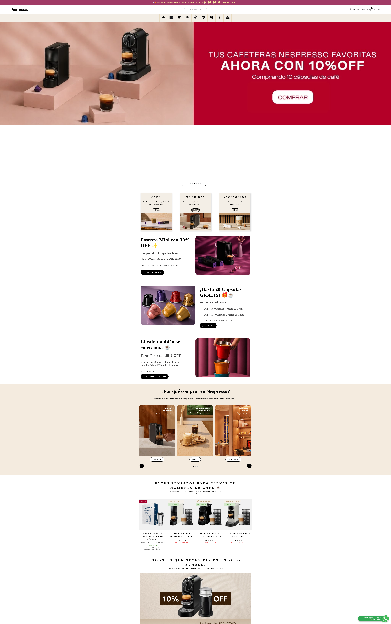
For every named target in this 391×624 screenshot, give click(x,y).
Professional (227, 19)
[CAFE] (156, 222)
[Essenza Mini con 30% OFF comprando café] (223, 256)
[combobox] (195, 9)
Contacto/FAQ (211, 19)
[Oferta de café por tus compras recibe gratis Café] (168, 307)
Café (163, 19)
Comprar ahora (157, 459)
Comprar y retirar (233, 459)
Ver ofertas (195, 459)
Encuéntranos (219, 19)
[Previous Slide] (142, 465)
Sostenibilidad (203, 19)
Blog (195, 19)
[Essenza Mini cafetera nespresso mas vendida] (195, 222)
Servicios (187, 19)
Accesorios (179, 19)
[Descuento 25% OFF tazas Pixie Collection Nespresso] (223, 358)
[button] (190, 183)
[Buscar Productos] (204, 9)
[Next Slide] (249, 465)
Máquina (171, 19)
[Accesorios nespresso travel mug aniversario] (234, 222)
